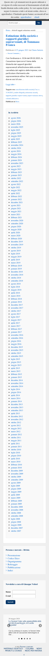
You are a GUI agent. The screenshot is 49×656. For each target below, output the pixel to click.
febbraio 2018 (16, 298)
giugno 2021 (16, 208)
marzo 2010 (15, 461)
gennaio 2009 (16, 503)
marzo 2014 (15, 398)
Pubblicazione (14, 567)
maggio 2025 (16, 136)
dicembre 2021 (17, 202)
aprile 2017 (15, 323)
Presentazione (14, 555)
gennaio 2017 (16, 332)
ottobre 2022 (16, 178)
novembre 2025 (17, 127)
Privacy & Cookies (13, 651)
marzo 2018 (15, 295)
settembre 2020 (17, 223)
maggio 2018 (16, 289)
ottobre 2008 (16, 512)
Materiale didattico (13, 649)
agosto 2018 (16, 283)
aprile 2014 (15, 395)
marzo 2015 (15, 371)
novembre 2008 (17, 509)
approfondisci (26, 17)
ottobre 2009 (16, 476)
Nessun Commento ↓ (14, 53)
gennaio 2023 (16, 175)
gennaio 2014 (16, 401)
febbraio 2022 (16, 196)
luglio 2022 (15, 187)
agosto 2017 (16, 313)
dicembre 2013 (17, 404)
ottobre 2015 (16, 353)
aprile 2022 (15, 193)
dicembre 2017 (17, 304)
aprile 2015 (15, 368)
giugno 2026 (16, 121)
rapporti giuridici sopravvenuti (16, 95)
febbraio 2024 (16, 157)
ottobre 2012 (16, 422)
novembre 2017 (17, 307)
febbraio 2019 (16, 265)
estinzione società (31, 92)
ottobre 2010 (16, 449)
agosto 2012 (16, 425)
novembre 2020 (17, 220)
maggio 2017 (16, 320)
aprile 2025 (15, 139)
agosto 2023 (16, 166)
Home (8, 30)
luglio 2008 (15, 518)
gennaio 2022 (16, 199)
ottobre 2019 (16, 247)
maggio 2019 (16, 256)
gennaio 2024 (16, 160)
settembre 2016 (17, 338)
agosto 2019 (16, 250)
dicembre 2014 (17, 380)
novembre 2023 (17, 163)
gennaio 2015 (16, 377)
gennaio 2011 (16, 446)
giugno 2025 (16, 133)
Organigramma (14, 561)
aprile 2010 (15, 458)
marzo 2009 (15, 497)
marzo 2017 (15, 326)
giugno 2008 (16, 521)
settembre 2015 (17, 356)
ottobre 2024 (16, 148)
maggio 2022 (16, 190)
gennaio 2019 (16, 268)
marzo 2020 (15, 235)
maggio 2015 (16, 365)
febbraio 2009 (16, 500)
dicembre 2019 (17, 241)
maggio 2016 (16, 344)
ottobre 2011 (16, 437)
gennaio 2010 (16, 467)
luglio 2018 (15, 286)
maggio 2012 (16, 428)
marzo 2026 (15, 124)
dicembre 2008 (17, 506)
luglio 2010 (15, 452)
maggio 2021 (16, 211)
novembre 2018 (17, 274)
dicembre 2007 (17, 528)
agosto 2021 (16, 205)
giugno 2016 (16, 341)
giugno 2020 (16, 226)
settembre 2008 (17, 515)
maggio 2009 (16, 491)
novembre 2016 (17, 335)
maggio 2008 (16, 524)
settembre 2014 (17, 386)
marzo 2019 (15, 262)
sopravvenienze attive (35, 95)
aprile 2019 (15, 259)
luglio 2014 (15, 389)
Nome (8, 592)
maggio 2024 (16, 154)
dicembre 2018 (17, 271)
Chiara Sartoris (37, 50)
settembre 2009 (17, 479)
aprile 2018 (15, 292)
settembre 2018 (17, 280)
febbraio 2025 (16, 142)
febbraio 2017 (16, 329)
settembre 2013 (17, 410)
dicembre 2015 (17, 347)
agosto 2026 (16, 118)
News (17, 101)
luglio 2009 (15, 485)
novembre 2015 (17, 350)
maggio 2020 (16, 229)
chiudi (36, 17)
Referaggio (13, 564)
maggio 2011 (16, 440)
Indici (10, 570)
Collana (30, 649)
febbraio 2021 (16, 217)
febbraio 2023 (16, 172)
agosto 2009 (16, 482)
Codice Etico (13, 558)
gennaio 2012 (16, 434)
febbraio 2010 (16, 464)
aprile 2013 (15, 413)
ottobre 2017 (16, 310)
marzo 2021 (15, 214)
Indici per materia (33, 651)
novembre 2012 (17, 419)
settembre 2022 (17, 181)
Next (40, 626)
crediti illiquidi (19, 92)
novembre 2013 (17, 407)
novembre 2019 (17, 244)
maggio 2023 (16, 169)
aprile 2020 (15, 232)
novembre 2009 (17, 473)
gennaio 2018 (16, 301)
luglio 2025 (15, 130)
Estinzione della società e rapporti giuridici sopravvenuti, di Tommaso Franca (22, 40)
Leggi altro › (11, 84)
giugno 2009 (16, 488)
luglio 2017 (15, 317)
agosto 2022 (16, 184)
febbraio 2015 (16, 374)
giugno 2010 (16, 455)
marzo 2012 (15, 431)
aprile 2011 (15, 443)
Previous (9, 626)
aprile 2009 (15, 494)
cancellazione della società (24, 89)
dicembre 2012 (17, 416)
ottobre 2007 (16, 531)
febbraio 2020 (16, 238)
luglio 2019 (15, 253)
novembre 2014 (17, 383)
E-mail (8, 596)
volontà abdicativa (12, 98)
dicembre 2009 (17, 470)
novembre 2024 (17, 145)
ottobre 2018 (16, 277)
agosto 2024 (16, 151)
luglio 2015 (15, 359)
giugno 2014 (16, 392)
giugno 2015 (16, 362)
